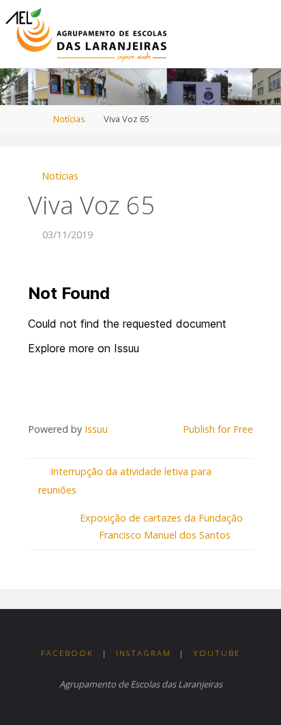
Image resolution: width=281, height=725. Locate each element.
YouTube (216, 653)
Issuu (96, 429)
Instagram (143, 653)
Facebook (67, 653)
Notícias (69, 119)
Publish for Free (218, 429)
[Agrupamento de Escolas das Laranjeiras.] (85, 33)
